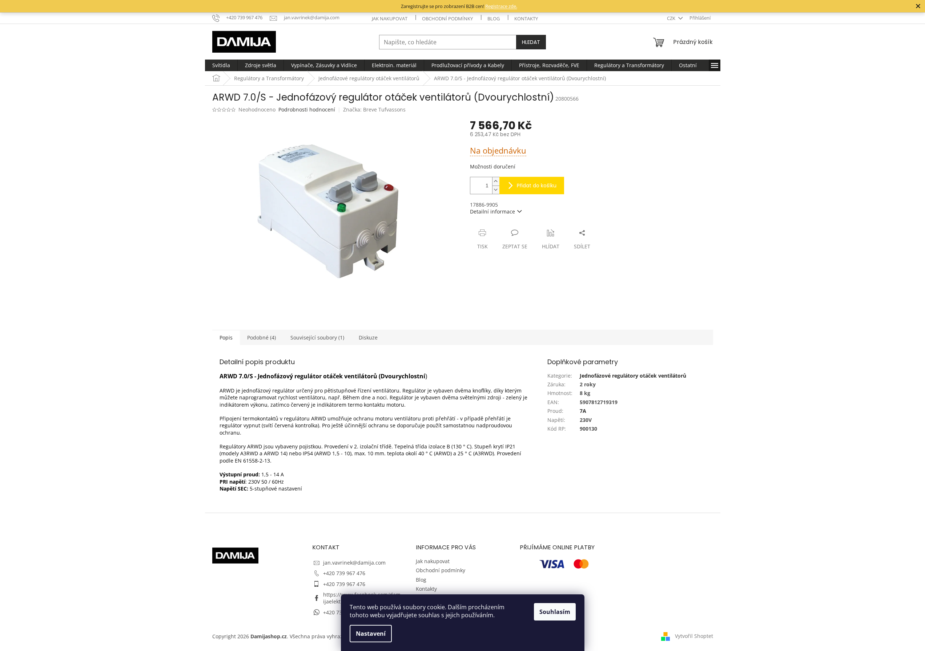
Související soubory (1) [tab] (317, 337)
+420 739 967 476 (344, 573)
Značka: (374, 109)
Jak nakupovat (389, 18)
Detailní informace (492, 211)
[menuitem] (221, 65)
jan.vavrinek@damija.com (354, 562)
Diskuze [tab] (368, 337)
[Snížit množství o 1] (495, 190)
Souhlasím (554, 612)
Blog (493, 18)
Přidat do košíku (536, 185)
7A (583, 410)
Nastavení (371, 634)
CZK (671, 18)
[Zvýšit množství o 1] (495, 181)
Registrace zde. (501, 6)
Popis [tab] (226, 337)
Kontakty (526, 18)
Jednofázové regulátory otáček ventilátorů (633, 375)
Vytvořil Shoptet (694, 635)
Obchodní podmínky (447, 18)
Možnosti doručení (492, 166)
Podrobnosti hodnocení (306, 109)
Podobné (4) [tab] (261, 337)
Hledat (531, 42)
